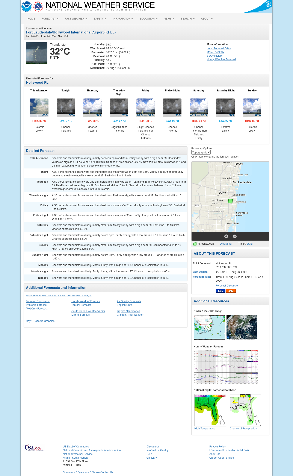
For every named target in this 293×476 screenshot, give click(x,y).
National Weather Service (78, 454)
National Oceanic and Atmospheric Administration (92, 450)
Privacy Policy (217, 446)
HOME (31, 18)
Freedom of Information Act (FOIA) (229, 450)
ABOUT (205, 18)
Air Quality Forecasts (129, 301)
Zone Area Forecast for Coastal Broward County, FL (59, 295)
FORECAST (49, 18)
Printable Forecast (36, 304)
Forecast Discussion (38, 301)
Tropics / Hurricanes (128, 311)
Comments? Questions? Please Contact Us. (88, 472)
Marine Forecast (80, 314)
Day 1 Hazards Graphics (40, 321)
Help (149, 454)
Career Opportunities (221, 457)
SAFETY (99, 18)
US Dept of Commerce (76, 446)
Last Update (200, 272)
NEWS (168, 18)
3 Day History (214, 55)
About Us (214, 454)
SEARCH (186, 18)
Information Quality (157, 450)
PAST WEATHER (75, 18)
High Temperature (204, 428)
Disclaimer (226, 243)
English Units (124, 304)
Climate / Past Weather (130, 314)
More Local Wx (215, 52)
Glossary (151, 457)
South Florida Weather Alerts (88, 311)
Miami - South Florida (75, 457)
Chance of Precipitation (243, 428)
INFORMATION (122, 18)
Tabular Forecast (81, 304)
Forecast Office (219, 48)
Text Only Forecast (36, 308)
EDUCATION (147, 18)
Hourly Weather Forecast (85, 301)
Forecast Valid (201, 277)
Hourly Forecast (221, 59)
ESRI (249, 243)
